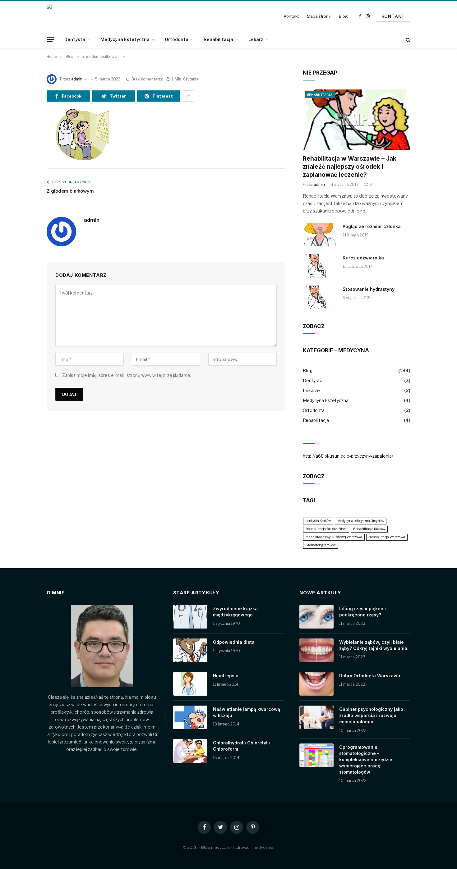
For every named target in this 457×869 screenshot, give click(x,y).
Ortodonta (176, 39)
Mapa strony (319, 16)
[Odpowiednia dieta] (190, 650)
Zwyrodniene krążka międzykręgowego (235, 611)
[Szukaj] (407, 40)
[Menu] (50, 39)
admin (76, 79)
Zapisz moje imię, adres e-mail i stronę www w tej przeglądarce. (126, 375)
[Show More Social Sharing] (188, 96)
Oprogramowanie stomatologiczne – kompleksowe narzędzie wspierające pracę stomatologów (365, 759)
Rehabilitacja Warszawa (387, 537)
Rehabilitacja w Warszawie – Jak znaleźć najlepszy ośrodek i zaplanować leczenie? (349, 166)
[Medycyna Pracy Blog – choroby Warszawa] (73, 16)
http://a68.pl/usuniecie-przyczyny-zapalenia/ (348, 456)
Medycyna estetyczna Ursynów (360, 521)
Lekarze (311, 390)
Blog (343, 16)
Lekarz (255, 39)
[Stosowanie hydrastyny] (320, 297)
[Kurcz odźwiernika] (320, 266)
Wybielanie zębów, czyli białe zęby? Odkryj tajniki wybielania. (374, 645)
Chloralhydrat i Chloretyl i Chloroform (241, 746)
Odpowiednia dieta (234, 642)
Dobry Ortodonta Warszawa (369, 675)
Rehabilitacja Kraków (369, 529)
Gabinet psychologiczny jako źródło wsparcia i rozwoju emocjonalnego (371, 715)
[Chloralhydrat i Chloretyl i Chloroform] (190, 751)
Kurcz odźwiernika (363, 257)
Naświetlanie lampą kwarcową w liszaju (246, 712)
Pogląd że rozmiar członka (372, 226)
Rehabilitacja (218, 39)
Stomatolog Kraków (320, 545)
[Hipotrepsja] (190, 684)
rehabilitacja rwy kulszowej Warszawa (334, 537)
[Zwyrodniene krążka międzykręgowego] (190, 617)
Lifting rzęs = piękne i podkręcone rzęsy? (362, 611)
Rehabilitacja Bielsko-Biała (326, 529)
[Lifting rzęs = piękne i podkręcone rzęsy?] (316, 617)
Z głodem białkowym (70, 191)
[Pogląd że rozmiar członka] (320, 234)
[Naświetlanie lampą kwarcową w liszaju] (190, 717)
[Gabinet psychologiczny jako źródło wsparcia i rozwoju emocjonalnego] (316, 717)
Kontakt (291, 16)
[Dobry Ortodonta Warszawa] (316, 684)
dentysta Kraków (318, 521)
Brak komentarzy (147, 79)
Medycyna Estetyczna (125, 39)
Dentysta (74, 39)
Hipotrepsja (225, 675)
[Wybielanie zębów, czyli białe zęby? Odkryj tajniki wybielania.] (316, 650)
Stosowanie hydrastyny (369, 289)
